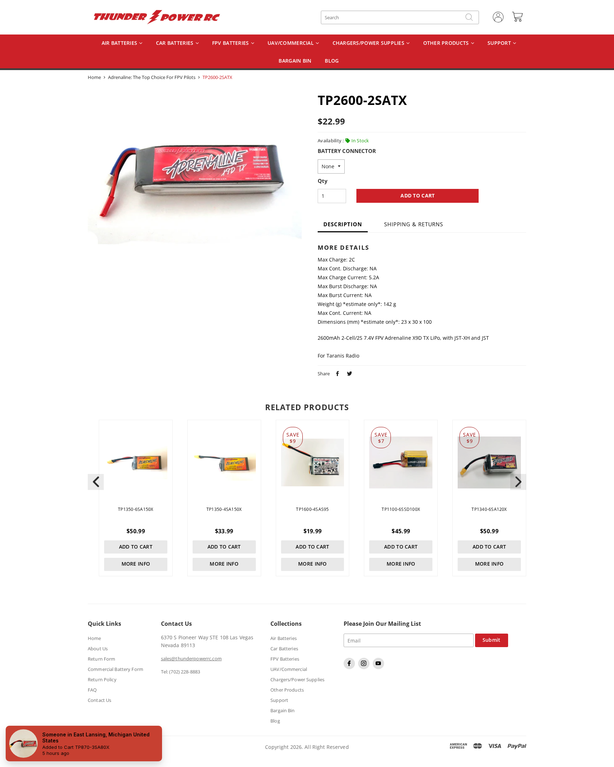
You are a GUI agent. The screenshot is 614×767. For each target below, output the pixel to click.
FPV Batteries (231, 43)
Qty (323, 181)
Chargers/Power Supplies (369, 43)
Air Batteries (120, 43)
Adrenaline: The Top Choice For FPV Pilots (151, 77)
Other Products (446, 43)
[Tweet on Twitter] (348, 372)
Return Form (101, 659)
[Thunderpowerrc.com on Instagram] (364, 667)
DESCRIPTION (342, 224)
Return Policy (102, 679)
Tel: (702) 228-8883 (180, 671)
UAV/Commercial (291, 43)
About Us (98, 648)
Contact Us (99, 700)
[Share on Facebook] (336, 372)
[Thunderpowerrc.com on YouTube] (379, 667)
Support (500, 43)
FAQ (92, 690)
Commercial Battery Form (115, 669)
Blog (275, 721)
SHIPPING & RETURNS (413, 224)
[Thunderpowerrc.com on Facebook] (350, 667)
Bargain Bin (282, 710)
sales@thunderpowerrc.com (191, 658)
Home (94, 77)
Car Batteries (175, 43)
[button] (518, 482)
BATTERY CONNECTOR (347, 151)
